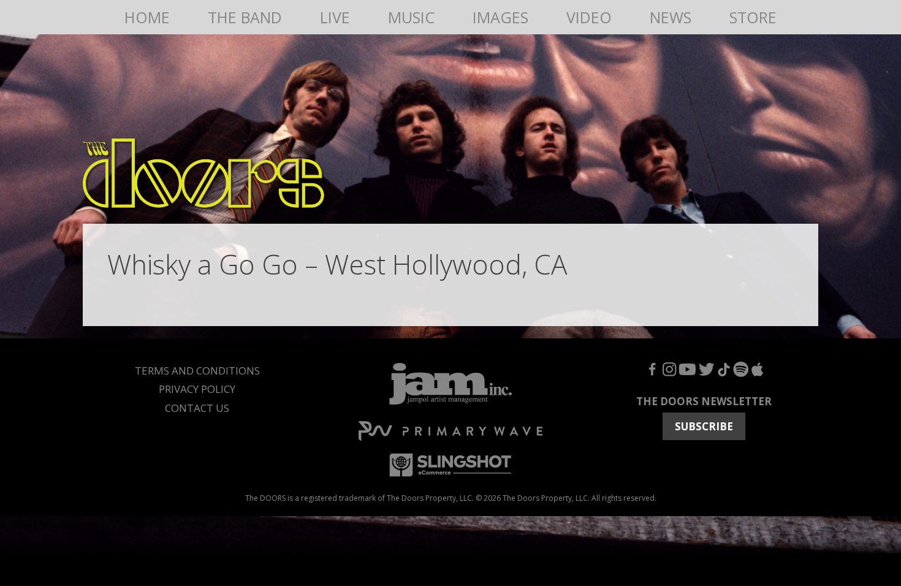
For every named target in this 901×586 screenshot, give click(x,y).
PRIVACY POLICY (197, 389)
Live (335, 17)
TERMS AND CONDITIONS (197, 370)
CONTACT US (197, 408)
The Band (245, 17)
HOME (147, 17)
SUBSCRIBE (704, 426)
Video (589, 17)
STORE (753, 17)
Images (500, 17)
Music (411, 17)
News (670, 17)
